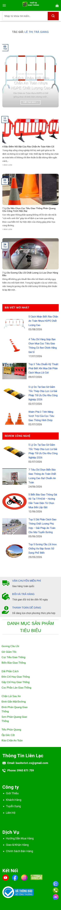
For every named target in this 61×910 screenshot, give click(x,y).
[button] (4, 5)
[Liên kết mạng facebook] (55, 896)
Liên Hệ (10, 812)
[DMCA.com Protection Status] (36, 879)
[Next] (53, 73)
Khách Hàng (13, 799)
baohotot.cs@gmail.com (32, 763)
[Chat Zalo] (55, 883)
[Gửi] (53, 16)
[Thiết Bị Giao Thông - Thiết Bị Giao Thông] (30, 5)
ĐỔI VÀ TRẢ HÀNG (23, 594)
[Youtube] (5, 877)
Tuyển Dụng (13, 806)
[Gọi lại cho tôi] (55, 889)
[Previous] (7, 73)
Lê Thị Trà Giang (37, 32)
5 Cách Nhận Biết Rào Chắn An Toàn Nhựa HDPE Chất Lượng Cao (30, 83)
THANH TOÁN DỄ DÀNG (26, 607)
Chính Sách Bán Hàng (19, 851)
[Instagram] (24, 877)
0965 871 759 (25, 770)
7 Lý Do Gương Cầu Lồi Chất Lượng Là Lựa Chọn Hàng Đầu (30, 274)
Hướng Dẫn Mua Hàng (20, 838)
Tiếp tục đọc (30, 102)
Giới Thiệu (12, 793)
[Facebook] (15, 877)
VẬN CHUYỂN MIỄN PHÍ (26, 580)
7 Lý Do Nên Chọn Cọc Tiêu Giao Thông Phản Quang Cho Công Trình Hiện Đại (29, 209)
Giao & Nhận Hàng (17, 844)
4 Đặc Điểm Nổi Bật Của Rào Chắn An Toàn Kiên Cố (28, 146)
